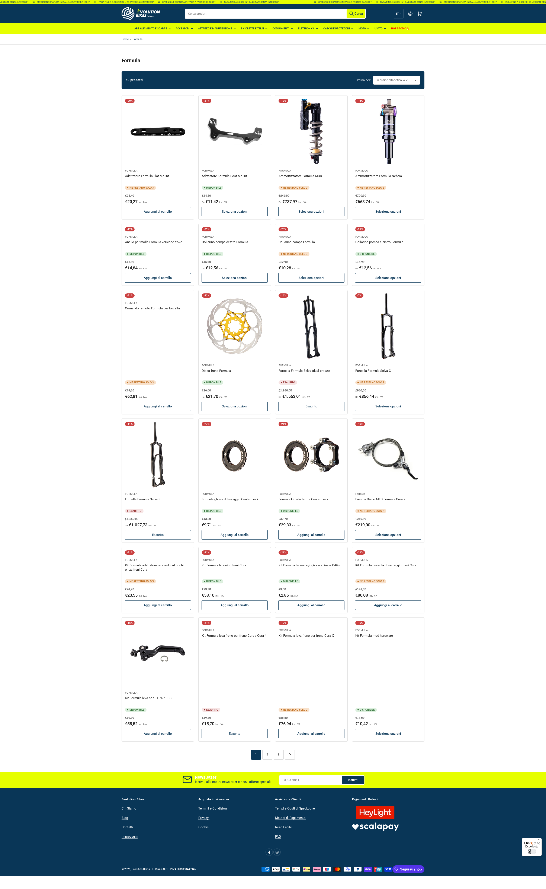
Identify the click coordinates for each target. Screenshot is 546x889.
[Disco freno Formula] (234, 326)
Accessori (182, 28)
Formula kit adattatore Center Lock (303, 499)
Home (125, 39)
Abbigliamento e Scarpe (150, 28)
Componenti (281, 28)
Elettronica (306, 28)
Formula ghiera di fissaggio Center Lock (230, 499)
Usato (378, 28)
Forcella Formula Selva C (373, 371)
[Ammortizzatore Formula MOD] (311, 131)
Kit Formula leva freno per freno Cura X (306, 636)
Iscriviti (353, 780)
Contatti (127, 827)
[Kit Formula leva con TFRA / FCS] (158, 653)
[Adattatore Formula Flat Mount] (158, 131)
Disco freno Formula (216, 371)
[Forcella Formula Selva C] (388, 326)
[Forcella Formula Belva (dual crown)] (311, 326)
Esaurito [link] (311, 406)
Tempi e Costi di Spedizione (295, 808)
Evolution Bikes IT (142, 869)
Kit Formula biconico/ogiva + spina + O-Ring (310, 565)
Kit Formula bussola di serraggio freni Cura (385, 565)
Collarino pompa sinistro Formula (379, 242)
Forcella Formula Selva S (142, 499)
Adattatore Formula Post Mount (224, 176)
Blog (125, 818)
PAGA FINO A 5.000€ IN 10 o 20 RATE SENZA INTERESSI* (114, 2)
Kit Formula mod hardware (374, 636)
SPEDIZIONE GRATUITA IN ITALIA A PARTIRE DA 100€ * (51, 2)
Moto (362, 28)
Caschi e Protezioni (336, 28)
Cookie (203, 827)
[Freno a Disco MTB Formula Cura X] (388, 455)
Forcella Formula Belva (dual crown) (304, 371)
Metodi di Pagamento (290, 818)
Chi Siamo (129, 808)
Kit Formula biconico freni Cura (224, 565)
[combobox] (275, 14)
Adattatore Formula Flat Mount (147, 176)
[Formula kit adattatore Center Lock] (311, 455)
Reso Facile (283, 827)
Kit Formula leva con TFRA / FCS (148, 698)
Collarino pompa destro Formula (225, 242)
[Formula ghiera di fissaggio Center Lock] (234, 455)
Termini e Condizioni (213, 808)
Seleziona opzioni (234, 212)
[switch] (532, 851)
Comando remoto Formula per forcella (152, 308)
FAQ (278, 836)
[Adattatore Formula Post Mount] (234, 131)
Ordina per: (363, 80)
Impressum (130, 836)
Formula (137, 39)
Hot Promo (398, 28)
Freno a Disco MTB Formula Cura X (380, 499)
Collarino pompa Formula (297, 242)
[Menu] (539, 840)
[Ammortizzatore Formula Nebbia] (388, 131)
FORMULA (131, 170)
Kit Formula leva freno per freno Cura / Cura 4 (234, 636)
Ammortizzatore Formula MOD (300, 176)
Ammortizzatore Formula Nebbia (378, 176)
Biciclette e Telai (252, 28)
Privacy (203, 818)
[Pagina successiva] (290, 754)
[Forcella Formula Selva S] (158, 455)
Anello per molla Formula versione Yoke (153, 242)
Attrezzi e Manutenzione (215, 28)
